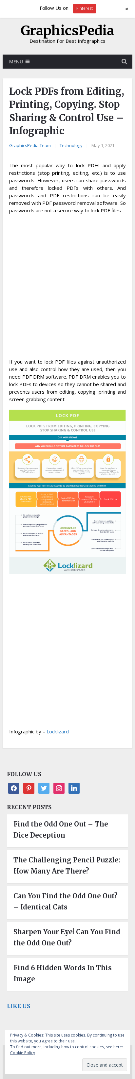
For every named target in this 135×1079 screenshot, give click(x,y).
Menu (16, 61)
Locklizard (58, 731)
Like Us (18, 1006)
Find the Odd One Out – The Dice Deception (60, 829)
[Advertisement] (67, 288)
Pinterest (84, 8)
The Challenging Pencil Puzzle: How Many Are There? (66, 865)
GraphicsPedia (67, 31)
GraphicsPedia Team (30, 145)
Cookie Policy (22, 1052)
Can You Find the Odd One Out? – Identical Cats (65, 901)
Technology (71, 145)
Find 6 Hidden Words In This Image (62, 973)
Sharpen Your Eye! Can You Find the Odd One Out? (66, 937)
